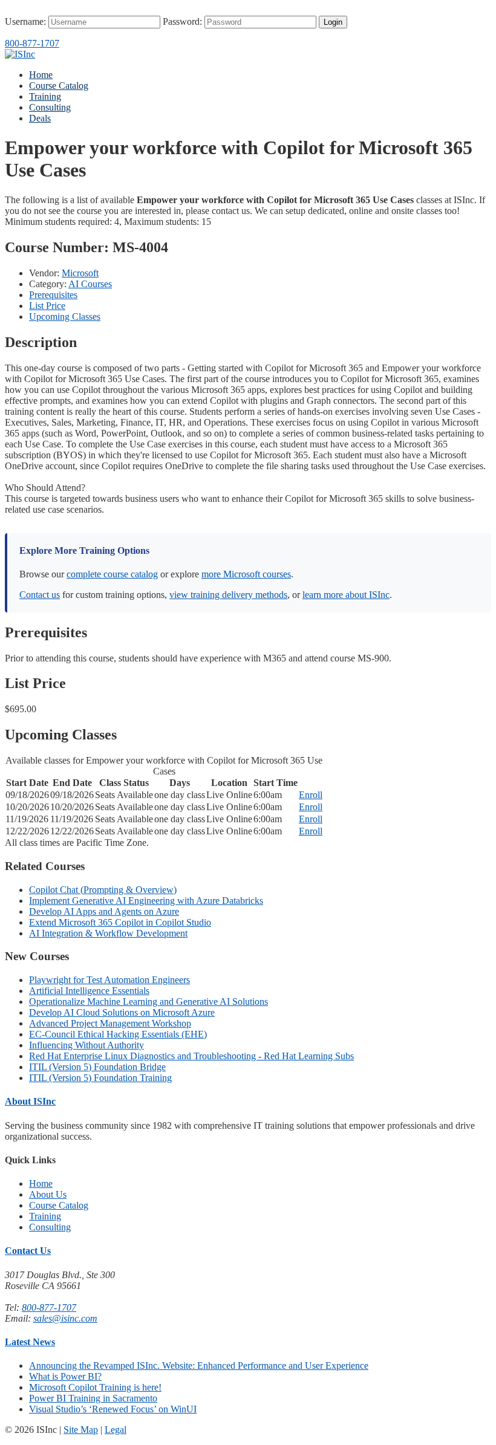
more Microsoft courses (246, 574)
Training (45, 96)
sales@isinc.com (65, 1318)
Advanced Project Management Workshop (110, 1023)
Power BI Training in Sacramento (93, 1398)
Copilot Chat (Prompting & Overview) (103, 890)
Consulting (50, 107)
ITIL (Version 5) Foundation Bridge (97, 1067)
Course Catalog (58, 85)
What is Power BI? (65, 1376)
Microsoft (80, 273)
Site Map (81, 1429)
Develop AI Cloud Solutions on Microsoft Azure (122, 1012)
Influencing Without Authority (86, 1045)
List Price (47, 305)
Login (333, 22)
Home (41, 75)
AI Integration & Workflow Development (108, 933)
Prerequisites (53, 295)
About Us (48, 1194)
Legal (115, 1429)
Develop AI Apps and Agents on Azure (104, 911)
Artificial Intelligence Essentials (89, 991)
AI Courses (90, 284)
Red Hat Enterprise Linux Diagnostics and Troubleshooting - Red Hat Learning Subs (191, 1056)
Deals (40, 118)
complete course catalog (112, 574)
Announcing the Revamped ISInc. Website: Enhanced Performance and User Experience (198, 1365)
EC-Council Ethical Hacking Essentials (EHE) (118, 1034)
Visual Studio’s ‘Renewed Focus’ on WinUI (113, 1409)
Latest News (30, 1342)
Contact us (39, 594)
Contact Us (28, 1250)
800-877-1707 (32, 43)
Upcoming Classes (64, 316)
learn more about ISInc (346, 594)
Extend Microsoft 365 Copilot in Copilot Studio (120, 922)
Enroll (310, 795)
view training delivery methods (228, 594)
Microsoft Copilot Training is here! (95, 1387)
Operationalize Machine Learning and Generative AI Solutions (148, 1001)
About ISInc (30, 1101)
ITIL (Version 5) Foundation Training (100, 1078)
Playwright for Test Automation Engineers (109, 980)
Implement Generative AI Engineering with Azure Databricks (146, 900)
